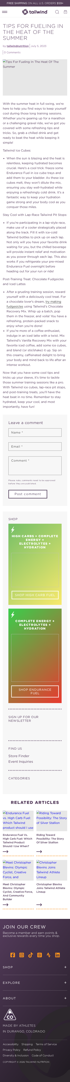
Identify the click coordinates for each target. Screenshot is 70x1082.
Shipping (27, 1044)
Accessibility (10, 1044)
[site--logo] (35, 11)
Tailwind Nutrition (37, 1061)
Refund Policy (32, 1050)
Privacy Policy (11, 1050)
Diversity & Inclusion (16, 1055)
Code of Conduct (43, 1055)
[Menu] (5, 12)
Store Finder (18, 756)
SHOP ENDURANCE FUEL (35, 691)
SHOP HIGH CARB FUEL (35, 595)
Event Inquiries (20, 761)
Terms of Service (46, 1044)
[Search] (57, 12)
